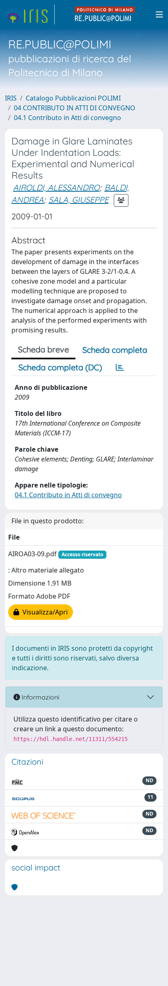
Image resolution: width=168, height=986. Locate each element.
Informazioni (39, 697)
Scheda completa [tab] (114, 350)
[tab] (120, 367)
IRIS (11, 98)
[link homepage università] (105, 14)
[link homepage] (30, 14)
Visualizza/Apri (43, 612)
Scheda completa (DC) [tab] (60, 367)
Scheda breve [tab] (43, 349)
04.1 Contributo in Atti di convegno (67, 117)
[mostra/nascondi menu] (159, 15)
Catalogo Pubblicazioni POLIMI (73, 98)
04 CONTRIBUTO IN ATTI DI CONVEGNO (74, 107)
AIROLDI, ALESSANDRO (56, 187)
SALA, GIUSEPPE (78, 200)
